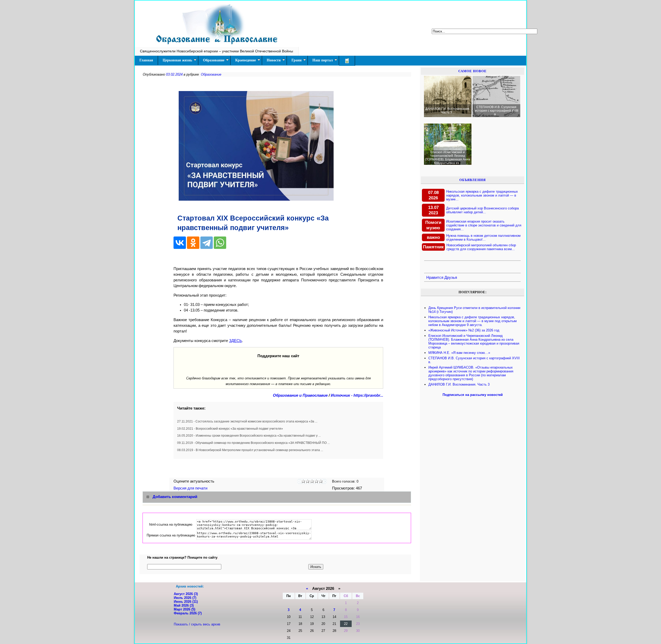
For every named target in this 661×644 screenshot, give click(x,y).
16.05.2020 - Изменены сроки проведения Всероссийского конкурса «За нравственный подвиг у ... (249, 435)
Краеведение (245, 60)
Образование (213, 60)
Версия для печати (191, 488)
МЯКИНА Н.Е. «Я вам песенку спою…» (459, 353)
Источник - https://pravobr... (357, 395)
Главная (146, 60)
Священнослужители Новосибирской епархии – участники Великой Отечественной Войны (216, 51)
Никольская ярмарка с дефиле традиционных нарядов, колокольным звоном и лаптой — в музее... (482, 195)
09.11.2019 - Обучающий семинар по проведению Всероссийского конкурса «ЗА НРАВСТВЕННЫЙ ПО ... (253, 443)
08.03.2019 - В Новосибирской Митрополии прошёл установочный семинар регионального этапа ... (250, 450)
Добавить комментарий (175, 497)
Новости (274, 60)
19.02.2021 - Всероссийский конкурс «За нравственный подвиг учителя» (230, 428)
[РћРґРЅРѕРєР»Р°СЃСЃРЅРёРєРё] (193, 243)
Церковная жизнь (177, 60)
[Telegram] (206, 243)
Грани (297, 60)
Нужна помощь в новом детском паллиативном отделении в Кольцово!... (483, 237)
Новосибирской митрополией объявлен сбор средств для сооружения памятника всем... (481, 247)
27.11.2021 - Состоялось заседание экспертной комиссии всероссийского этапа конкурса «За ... (247, 421)
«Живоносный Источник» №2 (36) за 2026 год (463, 330)
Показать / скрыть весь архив (197, 624)
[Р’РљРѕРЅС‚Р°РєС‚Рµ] (180, 243)
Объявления (472, 180)
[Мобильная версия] (347, 61)
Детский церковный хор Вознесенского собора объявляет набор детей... (482, 210)
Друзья (450, 277)
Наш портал (322, 60)
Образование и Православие (300, 395)
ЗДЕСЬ (235, 341)
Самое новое (472, 71)
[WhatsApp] (220, 243)
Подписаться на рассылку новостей (473, 395)
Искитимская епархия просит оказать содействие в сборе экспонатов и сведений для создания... (483, 225)
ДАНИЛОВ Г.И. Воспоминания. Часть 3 (459, 384)
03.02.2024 (174, 74)
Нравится (434, 277)
